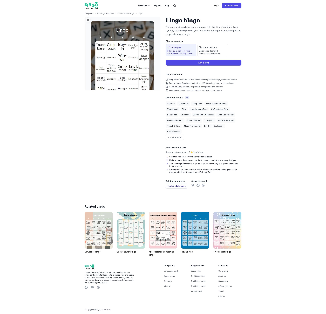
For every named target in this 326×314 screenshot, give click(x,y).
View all (167, 286)
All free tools (196, 291)
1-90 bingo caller (198, 286)
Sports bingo (169, 276)
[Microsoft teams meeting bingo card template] (163, 230)
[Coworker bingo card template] (99, 230)
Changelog (223, 281)
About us (222, 276)
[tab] (181, 50)
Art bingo (168, 281)
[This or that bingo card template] (227, 230)
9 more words (176, 137)
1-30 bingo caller (198, 276)
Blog (167, 5)
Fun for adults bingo (126, 13)
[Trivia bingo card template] (195, 230)
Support (157, 5)
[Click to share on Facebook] (198, 185)
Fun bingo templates (105, 13)
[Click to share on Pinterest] (203, 185)
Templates (142, 5)
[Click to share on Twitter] (192, 185)
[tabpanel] (203, 76)
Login (216, 5)
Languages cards (171, 271)
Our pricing (223, 271)
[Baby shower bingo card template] (131, 230)
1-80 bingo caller (198, 281)
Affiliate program (225, 286)
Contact (221, 296)
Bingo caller (196, 271)
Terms (221, 291)
